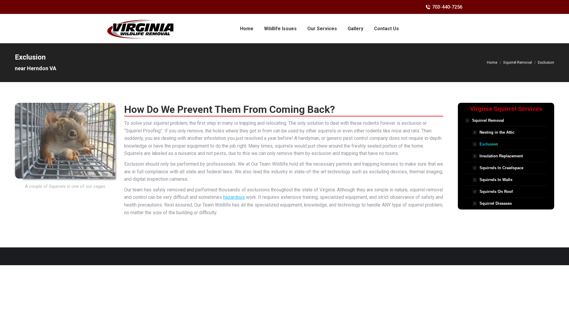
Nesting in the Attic (497, 132)
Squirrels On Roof (496, 191)
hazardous (234, 197)
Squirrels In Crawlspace (501, 168)
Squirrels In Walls (496, 179)
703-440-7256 (447, 7)
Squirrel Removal (488, 120)
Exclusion (489, 144)
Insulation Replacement (501, 156)
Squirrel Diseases (496, 203)
